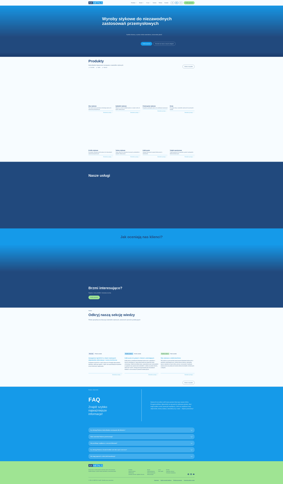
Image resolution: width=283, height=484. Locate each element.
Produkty (133, 2)
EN (181, 2)
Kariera (154, 2)
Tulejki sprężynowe (176, 150)
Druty (171, 106)
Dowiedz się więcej (107, 112)
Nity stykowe (92, 106)
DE (172, 2)
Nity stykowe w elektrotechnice (171, 358)
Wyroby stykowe (129, 353)
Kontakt (166, 2)
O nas (147, 2)
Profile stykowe (93, 150)
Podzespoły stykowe (149, 106)
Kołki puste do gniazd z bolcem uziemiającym (139, 358)
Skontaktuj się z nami (141, 218)
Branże (140, 2)
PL (176, 2)
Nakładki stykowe (121, 106)
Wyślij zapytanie (189, 2)
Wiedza (160, 2)
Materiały (91, 353)
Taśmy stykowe (120, 150)
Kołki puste (146, 150)
